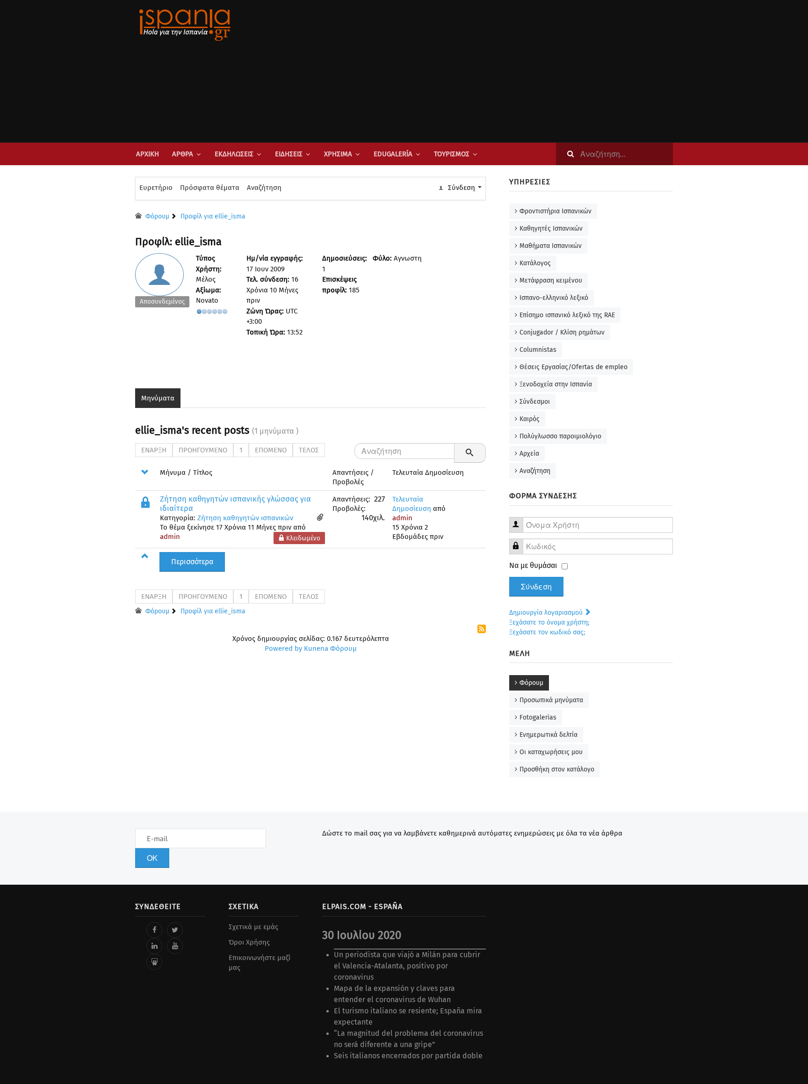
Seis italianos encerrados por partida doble (408, 1055)
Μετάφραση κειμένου (550, 280)
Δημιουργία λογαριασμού (546, 613)
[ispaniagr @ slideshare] (154, 962)
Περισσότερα (192, 561)
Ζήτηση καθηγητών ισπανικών (245, 518)
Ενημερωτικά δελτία (548, 735)
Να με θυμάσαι (533, 565)
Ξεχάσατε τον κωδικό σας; (547, 632)
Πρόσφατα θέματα (209, 187)
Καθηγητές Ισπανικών (551, 229)
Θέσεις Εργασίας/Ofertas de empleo (573, 367)
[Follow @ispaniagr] (175, 930)
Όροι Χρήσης (249, 942)
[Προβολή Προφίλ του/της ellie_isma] (162, 282)
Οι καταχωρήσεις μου (551, 752)
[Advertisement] (497, 71)
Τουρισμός (451, 154)
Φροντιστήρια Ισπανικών (555, 211)
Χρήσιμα (338, 154)
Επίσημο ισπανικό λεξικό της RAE (567, 315)
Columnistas (537, 350)
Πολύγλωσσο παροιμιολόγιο (560, 436)
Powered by (283, 648)
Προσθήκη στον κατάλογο (556, 769)
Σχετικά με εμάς (253, 927)
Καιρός (529, 419)
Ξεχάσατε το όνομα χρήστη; (549, 622)
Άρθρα (182, 154)
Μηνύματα (157, 398)
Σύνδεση (536, 586)
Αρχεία (529, 454)
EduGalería (393, 154)
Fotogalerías (537, 717)
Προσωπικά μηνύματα (551, 700)
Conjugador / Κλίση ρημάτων (562, 332)
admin (170, 536)
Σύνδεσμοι (534, 402)
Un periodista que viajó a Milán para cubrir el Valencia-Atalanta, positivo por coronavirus (407, 966)
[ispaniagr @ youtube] (175, 946)
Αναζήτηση (264, 187)
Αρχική (147, 154)
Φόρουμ (531, 683)
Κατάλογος (535, 263)
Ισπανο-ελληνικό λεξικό (553, 298)
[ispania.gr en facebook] (154, 930)
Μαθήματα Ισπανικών (550, 246)
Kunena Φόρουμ (330, 648)
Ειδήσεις (289, 154)
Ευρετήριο (156, 187)
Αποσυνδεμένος (162, 302)
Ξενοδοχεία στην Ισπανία (555, 384)
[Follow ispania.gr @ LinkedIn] (154, 946)
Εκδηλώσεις (234, 154)
